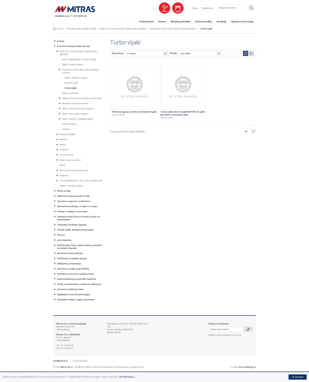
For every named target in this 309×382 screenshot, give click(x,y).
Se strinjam (297, 376)
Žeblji (62, 165)
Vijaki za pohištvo (70, 93)
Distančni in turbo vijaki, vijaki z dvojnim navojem (173, 28)
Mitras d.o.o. (67, 366)
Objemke (64, 175)
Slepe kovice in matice (70, 160)
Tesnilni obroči (67, 154)
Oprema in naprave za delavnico (73, 201)
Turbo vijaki (206, 28)
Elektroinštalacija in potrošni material (76, 278)
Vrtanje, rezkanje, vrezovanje (72, 211)
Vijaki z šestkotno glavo (73, 64)
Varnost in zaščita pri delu (70, 289)
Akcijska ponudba (180, 21)
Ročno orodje (64, 190)
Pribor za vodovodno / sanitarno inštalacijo (79, 284)
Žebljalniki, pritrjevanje (69, 263)
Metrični (63, 139)
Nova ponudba (203, 21)
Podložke (64, 149)
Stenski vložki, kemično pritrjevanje (75, 229)
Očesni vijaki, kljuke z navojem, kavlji (79, 59)
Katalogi (221, 21)
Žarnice (61, 234)
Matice (63, 144)
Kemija (60, 41)
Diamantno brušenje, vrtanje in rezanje (77, 206)
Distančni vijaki (71, 82)
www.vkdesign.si (247, 366)
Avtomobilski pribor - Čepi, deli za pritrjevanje (81, 180)
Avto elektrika (64, 240)
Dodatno (66, 129)
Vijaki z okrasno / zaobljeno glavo (77, 118)
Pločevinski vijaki (67, 134)
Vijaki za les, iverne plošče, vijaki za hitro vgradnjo (123, 28)
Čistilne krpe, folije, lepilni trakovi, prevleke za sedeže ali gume (79, 247)
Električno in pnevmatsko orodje (73, 196)
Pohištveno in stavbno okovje (72, 258)
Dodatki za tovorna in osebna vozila (75, 273)
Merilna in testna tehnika (70, 253)
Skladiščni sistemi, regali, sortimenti (75, 299)
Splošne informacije (242, 21)
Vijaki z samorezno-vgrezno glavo (78, 108)
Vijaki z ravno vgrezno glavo (75, 113)
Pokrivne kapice (69, 124)
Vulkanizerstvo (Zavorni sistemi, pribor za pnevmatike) (78, 218)
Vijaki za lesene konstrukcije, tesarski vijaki (82, 98)
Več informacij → (127, 376)
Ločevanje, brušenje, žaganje (72, 224)
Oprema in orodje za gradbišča (73, 268)
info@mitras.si (62, 15)
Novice (162, 21)
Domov (60, 28)
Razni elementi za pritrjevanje (74, 170)
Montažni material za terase (75, 103)
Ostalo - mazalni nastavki (71, 185)
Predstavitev (147, 21)
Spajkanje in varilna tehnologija (73, 294)
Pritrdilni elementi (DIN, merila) (81, 28)
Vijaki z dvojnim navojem (76, 77)
